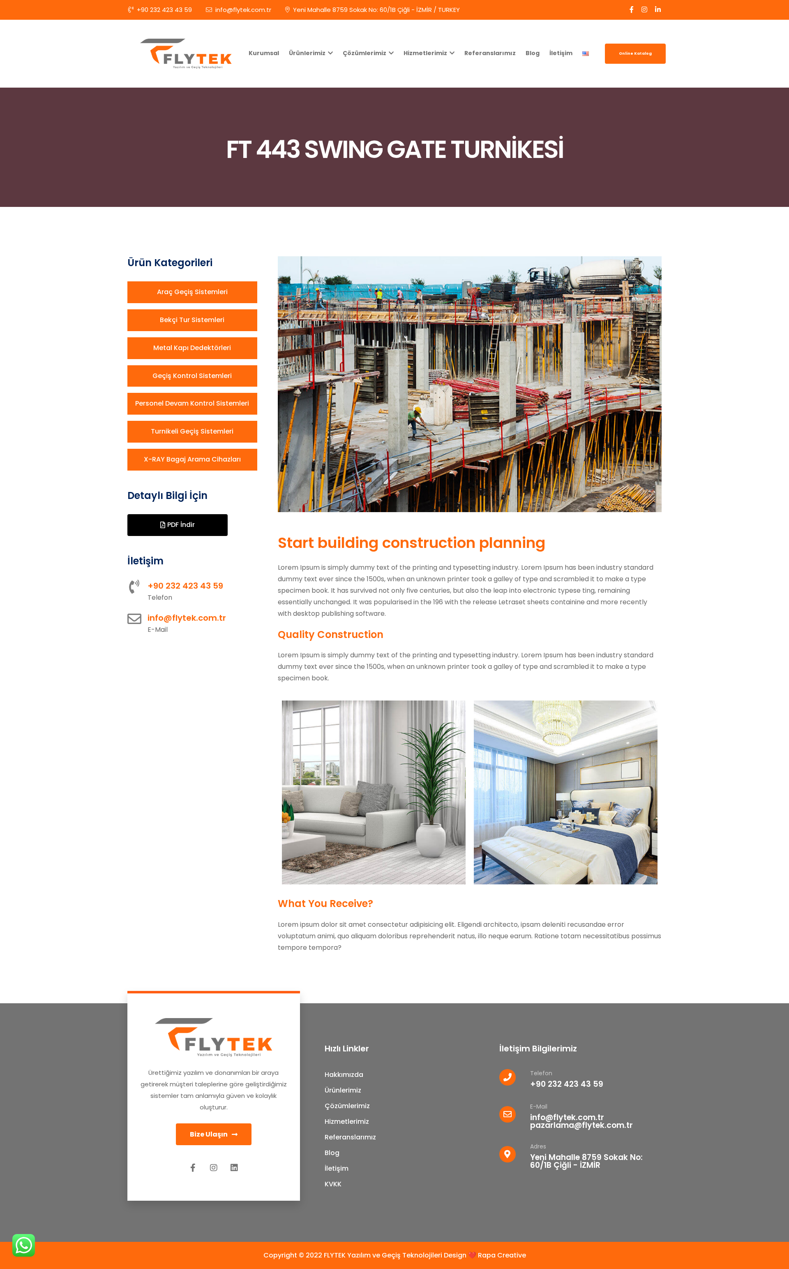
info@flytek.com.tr (243, 9)
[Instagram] (213, 1168)
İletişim (560, 53)
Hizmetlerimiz (426, 53)
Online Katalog (635, 53)
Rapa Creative (502, 1255)
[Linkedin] (234, 1168)
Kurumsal (264, 53)
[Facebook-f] (193, 1168)
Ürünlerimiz (308, 53)
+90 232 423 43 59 (164, 9)
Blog (533, 53)
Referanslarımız (490, 53)
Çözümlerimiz (365, 53)
